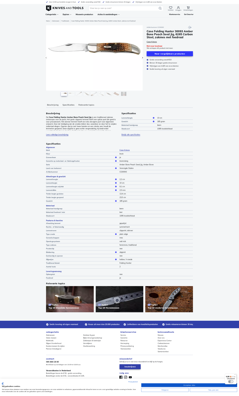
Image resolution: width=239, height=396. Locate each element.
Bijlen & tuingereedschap (92, 338)
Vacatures (161, 349)
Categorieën (51, 14)
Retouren (124, 341)
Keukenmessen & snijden (55, 346)
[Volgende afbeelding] (142, 57)
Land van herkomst (53, 168)
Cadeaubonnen (164, 343)
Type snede (50, 234)
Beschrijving (53, 105)
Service (123, 335)
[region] (94, 61)
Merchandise (162, 346)
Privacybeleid (133, 382)
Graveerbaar (51, 157)
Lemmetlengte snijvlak (55, 187)
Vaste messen (51, 338)
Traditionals (65, 21)
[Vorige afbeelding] (46, 57)
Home (48, 21)
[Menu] (235, 375)
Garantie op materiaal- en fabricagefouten (63, 161)
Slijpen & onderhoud (53, 343)
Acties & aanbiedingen (107, 14)
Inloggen (178, 10)
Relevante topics (86, 105)
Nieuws (160, 335)
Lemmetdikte (51, 190)
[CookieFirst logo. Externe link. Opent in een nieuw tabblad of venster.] (3, 384)
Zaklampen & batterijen (92, 341)
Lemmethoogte (52, 179)
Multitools (49, 341)
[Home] (64, 7)
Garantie (123, 338)
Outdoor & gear (89, 335)
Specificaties (68, 105)
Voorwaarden (125, 349)
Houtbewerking (89, 346)
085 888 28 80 (52, 362)
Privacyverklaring (127, 346)
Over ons (161, 338)
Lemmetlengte (127, 118)
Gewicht (124, 121)
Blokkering (50, 252)
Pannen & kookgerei (53, 349)
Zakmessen (55, 21)
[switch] (230, 381)
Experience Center (165, 341)
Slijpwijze (49, 259)
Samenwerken (163, 352)
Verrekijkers (87, 343)
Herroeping (124, 343)
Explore (66, 14)
